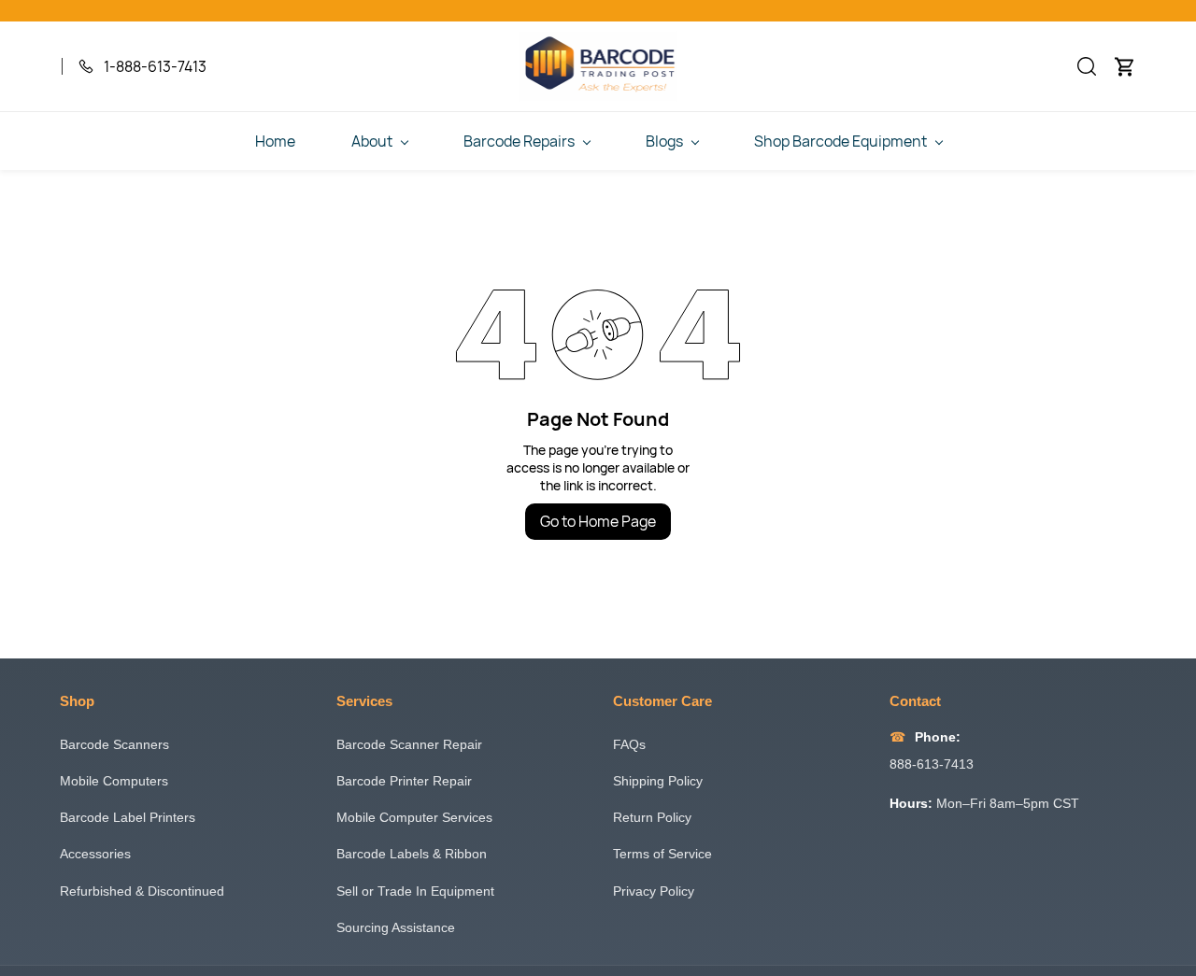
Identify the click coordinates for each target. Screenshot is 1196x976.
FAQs (629, 744)
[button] (1086, 66)
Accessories (95, 853)
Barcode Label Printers (127, 817)
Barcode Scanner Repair (409, 744)
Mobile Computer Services (414, 817)
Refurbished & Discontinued (142, 891)
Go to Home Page (598, 521)
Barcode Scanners (114, 744)
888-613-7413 (932, 764)
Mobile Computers (114, 780)
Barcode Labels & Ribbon (411, 853)
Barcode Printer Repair (404, 780)
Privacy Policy (653, 891)
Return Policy (652, 817)
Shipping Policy (658, 780)
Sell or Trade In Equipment (415, 891)
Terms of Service (662, 853)
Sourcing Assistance (395, 927)
